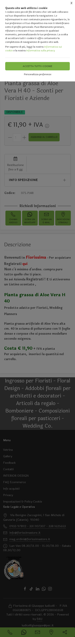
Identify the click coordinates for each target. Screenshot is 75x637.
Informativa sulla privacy (40, 50)
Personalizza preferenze (37, 74)
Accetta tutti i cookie (37, 66)
